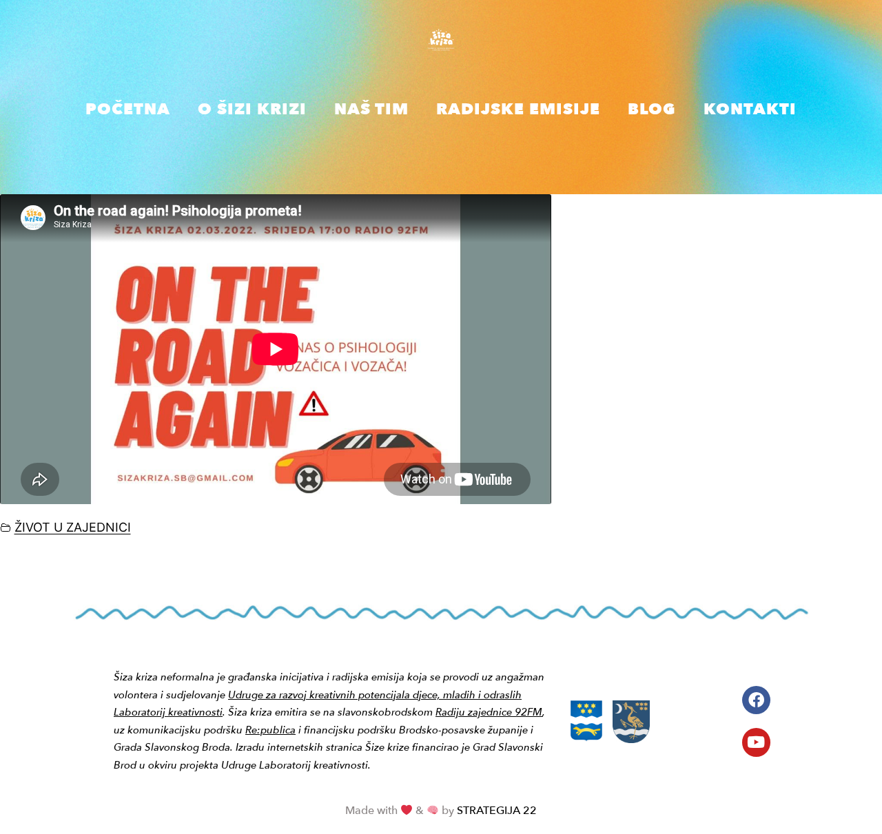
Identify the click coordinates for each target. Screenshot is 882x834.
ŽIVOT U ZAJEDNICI (72, 527)
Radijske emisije (518, 109)
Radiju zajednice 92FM (488, 712)
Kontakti (750, 109)
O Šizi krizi (252, 109)
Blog (652, 109)
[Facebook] (756, 700)
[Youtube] (756, 742)
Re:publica (270, 730)
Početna (127, 109)
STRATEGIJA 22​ (497, 810)
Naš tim (371, 109)
